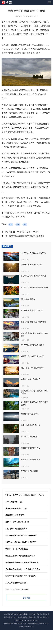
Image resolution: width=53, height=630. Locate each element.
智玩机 (36, 623)
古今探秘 (14, 623)
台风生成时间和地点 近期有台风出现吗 (21, 542)
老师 (10, 224)
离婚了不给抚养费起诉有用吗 (17, 522)
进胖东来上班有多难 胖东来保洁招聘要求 (21, 562)
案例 (24, 224)
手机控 (30, 623)
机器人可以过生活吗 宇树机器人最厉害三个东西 (24, 495)
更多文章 (26, 598)
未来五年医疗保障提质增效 (16, 583)
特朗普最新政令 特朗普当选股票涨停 (20, 556)
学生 (17, 224)
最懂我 (19, 623)
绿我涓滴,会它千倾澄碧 (14, 515)
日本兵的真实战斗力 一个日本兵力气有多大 (22, 569)
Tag (46, 623)
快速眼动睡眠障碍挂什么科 (16, 508)
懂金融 (41, 623)
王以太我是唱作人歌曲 (14, 502)
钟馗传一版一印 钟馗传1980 (16, 549)
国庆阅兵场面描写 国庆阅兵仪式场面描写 (26, 236)
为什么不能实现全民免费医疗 (17, 589)
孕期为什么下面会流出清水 (16, 529)
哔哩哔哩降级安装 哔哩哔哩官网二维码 (21, 576)
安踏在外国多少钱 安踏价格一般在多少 (21, 535)
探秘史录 (7, 623)
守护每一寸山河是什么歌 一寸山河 (24, 232)
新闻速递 (18, 16)
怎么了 (25, 623)
